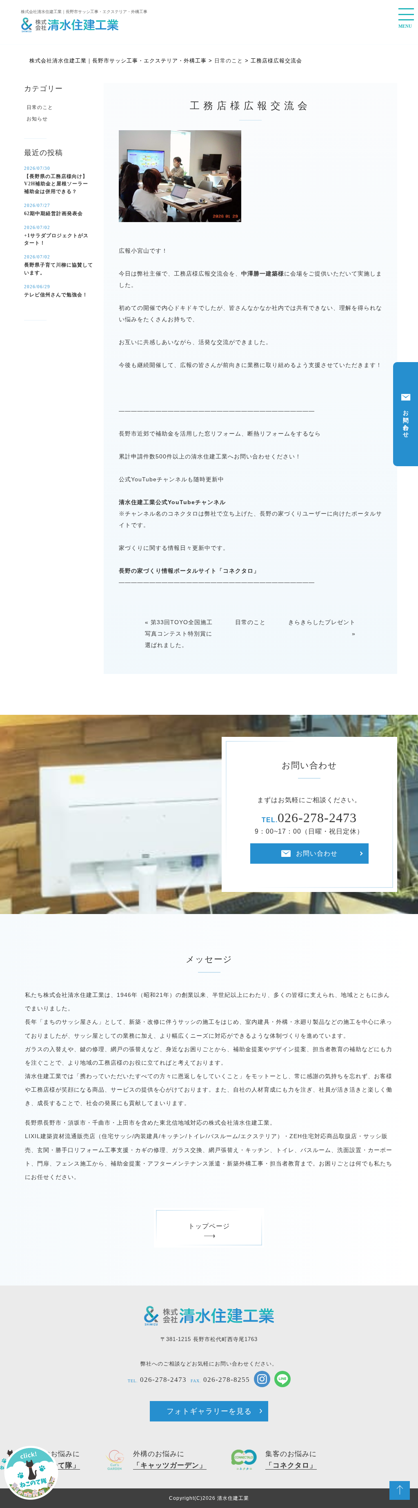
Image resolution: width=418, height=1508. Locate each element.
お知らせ (37, 119)
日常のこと (250, 622)
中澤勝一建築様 (262, 273)
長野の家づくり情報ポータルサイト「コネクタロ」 (189, 570)
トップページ (209, 1226)
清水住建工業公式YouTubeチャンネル (172, 502)
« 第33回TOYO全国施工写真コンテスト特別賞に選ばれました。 (179, 633)
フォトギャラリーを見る (209, 1411)
